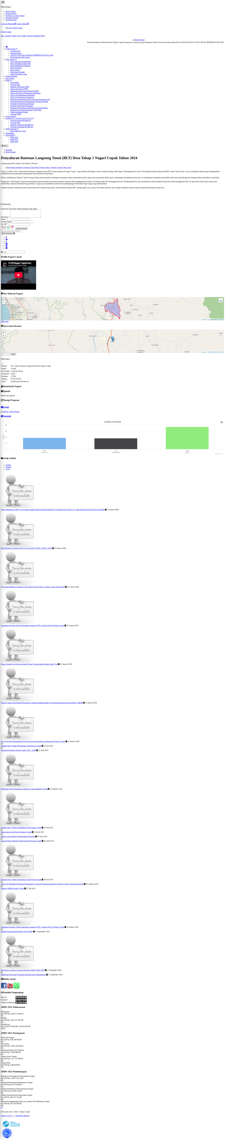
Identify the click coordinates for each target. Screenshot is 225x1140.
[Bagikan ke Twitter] (7, 240)
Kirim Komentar (7, 233)
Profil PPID (14, 83)
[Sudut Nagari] (118, 40)
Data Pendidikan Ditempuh (20, 66)
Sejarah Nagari (11, 20)
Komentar (5, 217)
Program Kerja (11, 14)
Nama (4, 219)
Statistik (7, 416)
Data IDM (10, 135)
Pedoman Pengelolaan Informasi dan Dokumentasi (29, 108)
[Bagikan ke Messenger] (7, 248)
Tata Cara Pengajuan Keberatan (22, 97)
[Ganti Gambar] (21, 228)
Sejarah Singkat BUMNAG (20, 121)
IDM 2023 (14, 139)
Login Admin (22, 24)
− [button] (3, 303)
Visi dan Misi (15, 51)
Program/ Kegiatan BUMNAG (21, 127)
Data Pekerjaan (16, 68)
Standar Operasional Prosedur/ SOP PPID (25, 110)
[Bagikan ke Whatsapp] (6, 242)
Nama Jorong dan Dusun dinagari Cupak (16, 832)
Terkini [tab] (8, 465)
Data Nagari (10, 59)
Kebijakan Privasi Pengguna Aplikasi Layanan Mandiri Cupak (24, 789)
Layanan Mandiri (7, 24)
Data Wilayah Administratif (20, 62)
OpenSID (220, 319)
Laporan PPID (15, 114)
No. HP (4, 224)
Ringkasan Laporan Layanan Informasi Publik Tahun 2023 (23, 970)
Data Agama (15, 70)
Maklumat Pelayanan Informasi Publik (24, 91)
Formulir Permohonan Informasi (22, 104)
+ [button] (3, 299)
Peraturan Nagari (12, 18)
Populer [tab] (8, 467)
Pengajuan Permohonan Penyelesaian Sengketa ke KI (30, 99)
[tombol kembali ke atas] (2, 1108)
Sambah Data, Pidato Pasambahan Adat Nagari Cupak (21, 746)
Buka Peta (5, 354)
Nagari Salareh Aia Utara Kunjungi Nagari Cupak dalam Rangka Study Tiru (29, 664)
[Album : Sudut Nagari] (10, 412)
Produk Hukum (11, 76)
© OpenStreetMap (212, 319)
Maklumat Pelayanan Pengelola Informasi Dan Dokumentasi (23, 975)
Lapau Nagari (11, 116)
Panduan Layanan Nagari (15, 16)
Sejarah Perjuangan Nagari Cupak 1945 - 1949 (18, 750)
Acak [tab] (8, 469)
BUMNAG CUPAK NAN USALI (19, 118)
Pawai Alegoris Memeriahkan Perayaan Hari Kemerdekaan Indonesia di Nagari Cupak (33, 741)
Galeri (6, 407)
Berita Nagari (11, 11)
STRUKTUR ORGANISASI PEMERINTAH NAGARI (31, 55)
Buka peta (4, 321)
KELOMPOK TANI (18, 131)
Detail (13, 354)
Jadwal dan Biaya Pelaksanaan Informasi (25, 93)
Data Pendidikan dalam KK (20, 64)
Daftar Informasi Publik (19, 112)
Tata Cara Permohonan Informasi (22, 95)
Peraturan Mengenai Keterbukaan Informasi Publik (29, 102)
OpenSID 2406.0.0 (22, 1116)
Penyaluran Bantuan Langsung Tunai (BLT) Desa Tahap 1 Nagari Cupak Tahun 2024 (33, 587)
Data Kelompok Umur (18, 74)
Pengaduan (10, 133)
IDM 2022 (14, 137)
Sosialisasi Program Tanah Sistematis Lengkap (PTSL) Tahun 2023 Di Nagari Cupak (32, 625)
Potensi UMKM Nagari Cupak (12, 888)
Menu (5, 146)
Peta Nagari (10, 78)
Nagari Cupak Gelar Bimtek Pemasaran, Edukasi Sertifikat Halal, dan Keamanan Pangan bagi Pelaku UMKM (41, 703)
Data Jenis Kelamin (17, 72)
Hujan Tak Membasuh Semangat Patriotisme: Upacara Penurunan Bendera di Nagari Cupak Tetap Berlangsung (42, 884)
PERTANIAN (11, 129)
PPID (8, 80)
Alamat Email (6, 222)
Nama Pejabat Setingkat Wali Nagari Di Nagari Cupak (21, 841)
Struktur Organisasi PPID (19, 87)
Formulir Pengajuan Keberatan (21, 106)
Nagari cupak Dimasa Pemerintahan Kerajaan (18, 836)
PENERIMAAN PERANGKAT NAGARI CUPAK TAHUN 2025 (26, 548)
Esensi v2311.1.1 (7, 1116)
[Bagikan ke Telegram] (7, 244)
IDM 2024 (14, 142)
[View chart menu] (221, 422)
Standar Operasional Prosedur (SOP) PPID (17, 932)
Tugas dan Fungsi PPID (19, 89)
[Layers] (221, 300)
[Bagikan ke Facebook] (6, 237)
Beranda (9, 150)
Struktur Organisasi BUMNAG (22, 125)
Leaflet (204, 319)
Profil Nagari (11, 49)
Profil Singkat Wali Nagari (20, 57)
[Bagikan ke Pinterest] (7, 246)
